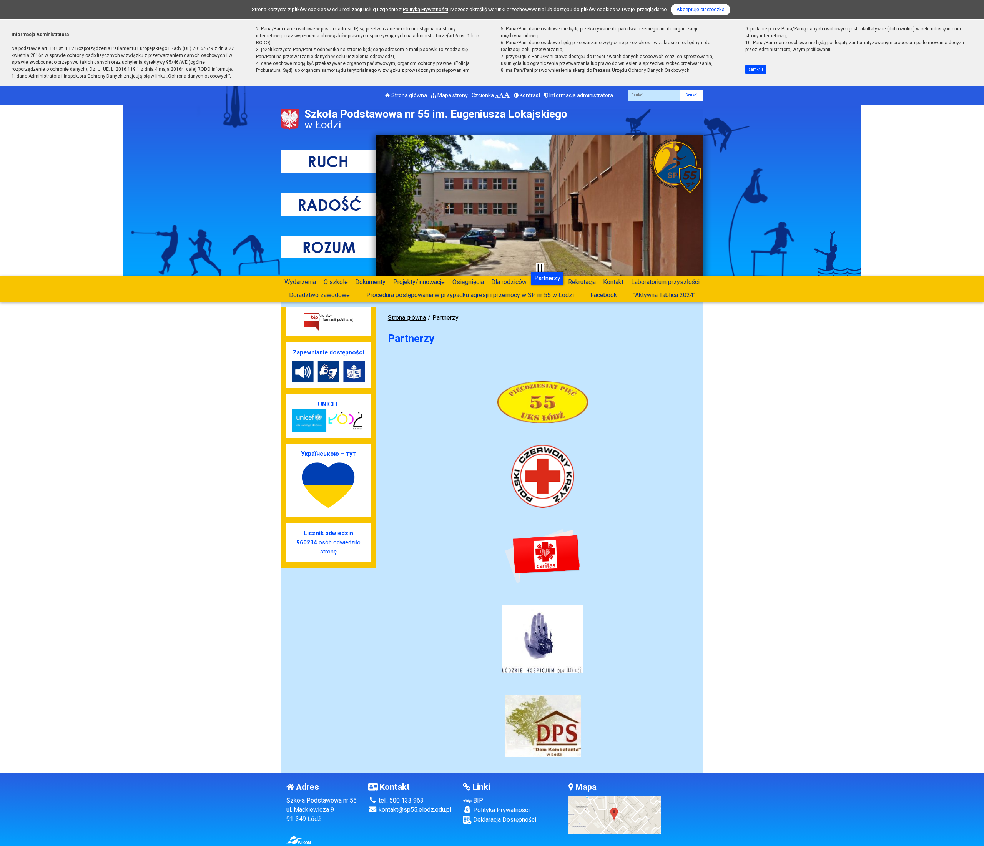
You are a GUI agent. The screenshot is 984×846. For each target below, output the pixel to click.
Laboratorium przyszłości (665, 282)
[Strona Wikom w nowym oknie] (298, 840)
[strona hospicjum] (542, 639)
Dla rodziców (509, 282)
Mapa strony (452, 95)
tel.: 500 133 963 (400, 800)
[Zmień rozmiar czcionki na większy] (501, 95)
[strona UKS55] (542, 402)
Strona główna (408, 95)
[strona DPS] (543, 725)
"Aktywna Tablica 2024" (664, 295)
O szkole (336, 282)
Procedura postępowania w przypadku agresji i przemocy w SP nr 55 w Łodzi (470, 295)
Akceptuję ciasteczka (700, 9)
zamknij (755, 69)
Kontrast (529, 95)
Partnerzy (547, 278)
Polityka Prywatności (501, 810)
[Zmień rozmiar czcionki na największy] (507, 95)
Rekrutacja (582, 282)
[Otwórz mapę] (614, 814)
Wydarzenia (300, 282)
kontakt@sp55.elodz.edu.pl (414, 809)
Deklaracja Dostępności (504, 819)
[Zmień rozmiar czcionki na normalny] (497, 95)
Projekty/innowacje (419, 282)
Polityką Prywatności (425, 9)
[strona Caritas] (542, 556)
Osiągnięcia (468, 282)
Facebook (603, 295)
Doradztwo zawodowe (319, 295)
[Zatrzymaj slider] (539, 268)
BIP (477, 800)
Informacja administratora (580, 95)
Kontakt (613, 282)
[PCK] (542, 476)
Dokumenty (370, 282)
